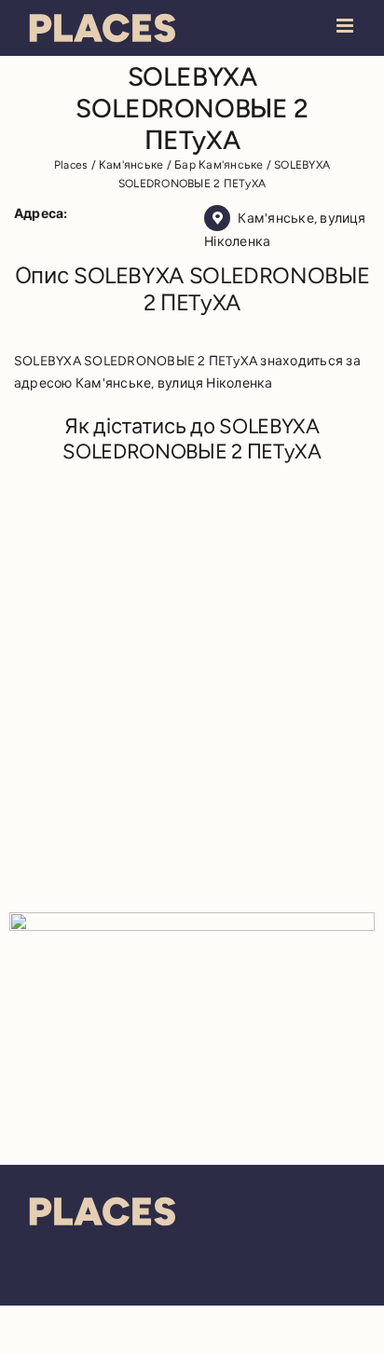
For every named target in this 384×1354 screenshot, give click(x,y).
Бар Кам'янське (218, 164)
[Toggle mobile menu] (346, 25)
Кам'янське (131, 164)
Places (71, 164)
